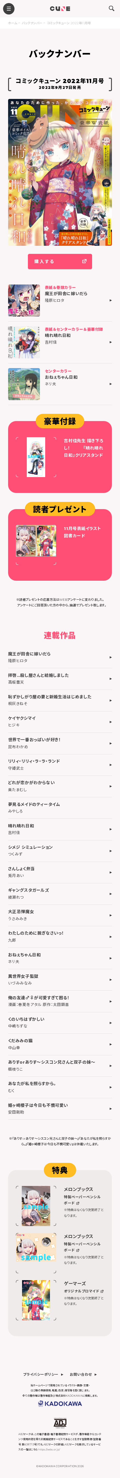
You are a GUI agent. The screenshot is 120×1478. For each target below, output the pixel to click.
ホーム (12, 23)
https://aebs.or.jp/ (49, 1449)
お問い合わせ (81, 1374)
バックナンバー (32, 23)
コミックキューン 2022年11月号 (69, 23)
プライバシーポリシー (41, 1374)
